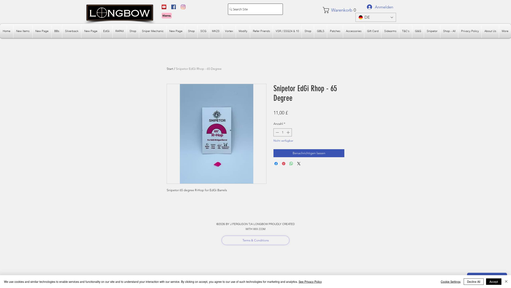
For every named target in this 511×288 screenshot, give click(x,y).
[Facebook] (173, 7)
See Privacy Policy (310, 282)
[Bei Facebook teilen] (276, 163)
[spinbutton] (283, 132)
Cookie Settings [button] (450, 282)
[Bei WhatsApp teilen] (291, 163)
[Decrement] (277, 132)
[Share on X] (298, 163)
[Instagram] (183, 7)
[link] (335, 10)
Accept (493, 282)
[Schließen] (506, 281)
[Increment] (288, 132)
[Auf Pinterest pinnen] (283, 163)
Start (170, 69)
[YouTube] (164, 7)
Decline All (473, 282)
